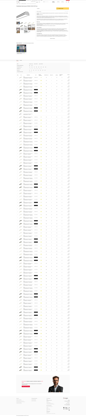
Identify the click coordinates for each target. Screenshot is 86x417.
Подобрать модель (60, 8)
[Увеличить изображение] (25, 14)
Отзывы (21, 60)
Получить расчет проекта (25, 386)
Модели (17, 60)
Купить (68, 77)
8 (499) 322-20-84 (33, 1)
